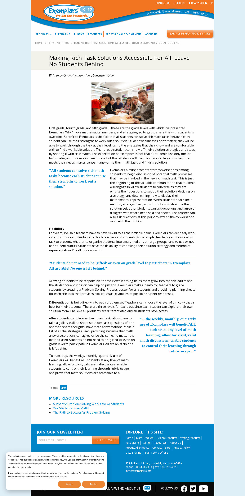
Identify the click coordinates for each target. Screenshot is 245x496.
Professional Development (123, 34)
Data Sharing (133, 452)
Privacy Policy (182, 447)
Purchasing (62, 34)
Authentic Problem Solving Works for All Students (88, 404)
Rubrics (79, 34)
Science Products (167, 438)
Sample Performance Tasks (190, 33)
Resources (95, 34)
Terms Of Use (156, 452)
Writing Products (190, 438)
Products (42, 34)
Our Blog (179, 3)
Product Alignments (137, 447)
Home (38, 43)
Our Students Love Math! (71, 408)
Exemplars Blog (58, 43)
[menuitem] (163, 3)
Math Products (145, 438)
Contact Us (163, 3)
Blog (167, 447)
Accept (69, 484)
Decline (93, 484)
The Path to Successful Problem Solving (81, 412)
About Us (151, 34)
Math (64, 388)
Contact (157, 447)
